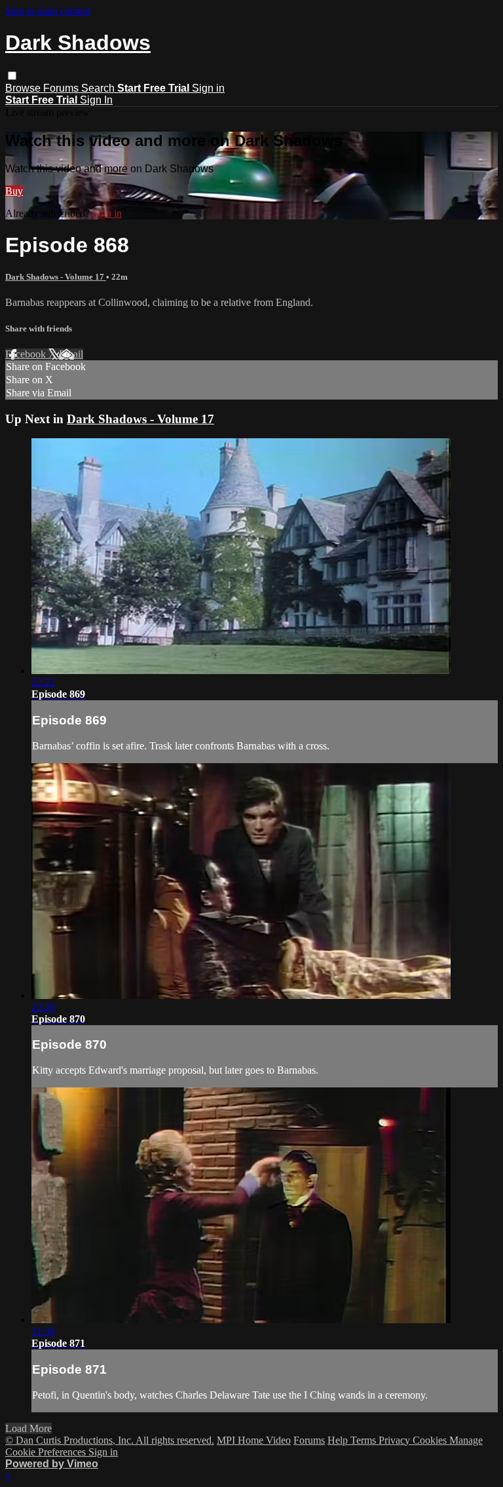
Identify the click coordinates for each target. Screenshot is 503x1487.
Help (338, 1440)
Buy (14, 191)
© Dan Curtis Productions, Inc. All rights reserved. (109, 1440)
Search (99, 88)
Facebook (26, 354)
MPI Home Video (254, 1440)
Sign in (208, 88)
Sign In (96, 99)
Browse (24, 88)
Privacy (396, 1440)
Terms (364, 1440)
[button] (12, 75)
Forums (62, 88)
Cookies (431, 1440)
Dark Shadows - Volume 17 (55, 277)
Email (71, 354)
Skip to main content (47, 10)
